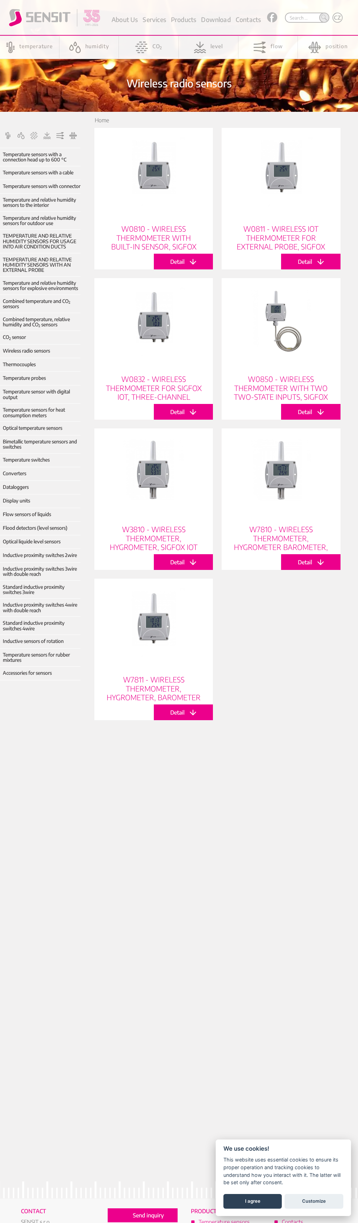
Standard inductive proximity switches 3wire (34, 589)
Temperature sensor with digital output (36, 394)
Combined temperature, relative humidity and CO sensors (36, 322)
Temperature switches (26, 459)
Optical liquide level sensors (31, 541)
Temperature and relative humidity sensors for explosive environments (40, 285)
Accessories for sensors (27, 672)
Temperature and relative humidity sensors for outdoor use (39, 220)
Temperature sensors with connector (41, 186)
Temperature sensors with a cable (38, 172)
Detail (153, 198)
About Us (125, 19)
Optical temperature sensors (32, 427)
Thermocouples (19, 364)
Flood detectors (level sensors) (35, 527)
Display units (16, 500)
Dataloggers (16, 487)
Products (183, 19)
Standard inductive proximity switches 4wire (34, 625)
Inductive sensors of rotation (33, 641)
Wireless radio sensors (26, 350)
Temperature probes (24, 378)
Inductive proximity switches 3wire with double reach (40, 571)
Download (215, 19)
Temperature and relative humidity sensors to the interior (39, 202)
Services (154, 19)
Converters (14, 473)
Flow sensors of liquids (27, 514)
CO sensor (14, 337)
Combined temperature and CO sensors (36, 303)
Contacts (248, 19)
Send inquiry (148, 1215)
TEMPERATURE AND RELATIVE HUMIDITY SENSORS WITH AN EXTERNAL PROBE (37, 265)
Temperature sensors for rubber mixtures (36, 657)
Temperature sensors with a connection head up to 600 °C (34, 157)
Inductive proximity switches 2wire (40, 555)
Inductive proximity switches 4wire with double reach (40, 607)
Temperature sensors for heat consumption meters (34, 412)
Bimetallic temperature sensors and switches (40, 444)
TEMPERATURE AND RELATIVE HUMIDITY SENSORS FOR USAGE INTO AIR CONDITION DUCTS (39, 241)
